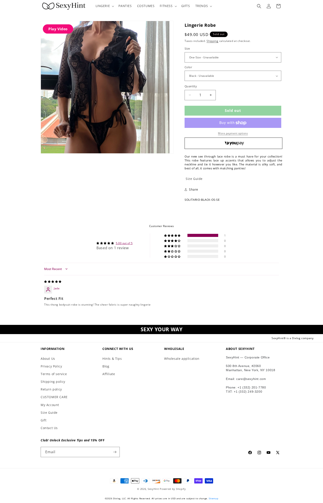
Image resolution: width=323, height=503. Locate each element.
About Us (48, 358)
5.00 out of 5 (124, 243)
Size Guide (49, 412)
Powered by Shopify (173, 488)
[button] (104, 6)
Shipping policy (53, 381)
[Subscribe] (115, 452)
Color (188, 67)
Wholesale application (182, 358)
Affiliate (108, 374)
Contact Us (49, 428)
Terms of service (54, 374)
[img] (53, 281)
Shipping (212, 41)
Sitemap (213, 498)
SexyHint (153, 488)
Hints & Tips (112, 358)
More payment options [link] (233, 133)
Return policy (51, 389)
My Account (50, 405)
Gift (43, 420)
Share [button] (193, 189)
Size (187, 48)
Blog (105, 366)
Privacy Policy (51, 366)
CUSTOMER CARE (54, 397)
